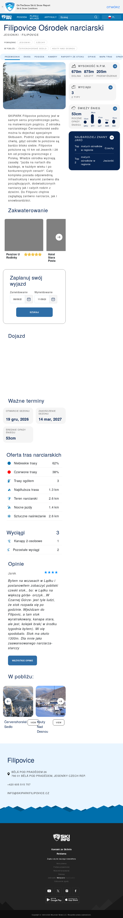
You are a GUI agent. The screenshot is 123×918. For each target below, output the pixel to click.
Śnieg (27, 56)
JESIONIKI (11, 35)
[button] (34, 366)
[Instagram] (66, 891)
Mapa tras (106, 56)
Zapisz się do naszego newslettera (61, 858)
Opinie (92, 56)
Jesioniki (24, 42)
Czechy (40, 42)
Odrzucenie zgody (61, 881)
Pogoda (22, 17)
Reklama (61, 853)
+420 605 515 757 (19, 784)
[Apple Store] (71, 899)
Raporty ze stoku (72, 56)
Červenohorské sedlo (33, 48)
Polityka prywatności (61, 867)
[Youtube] (49, 891)
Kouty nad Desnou (63, 48)
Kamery (52, 56)
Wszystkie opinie (22, 660)
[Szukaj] (95, 17)
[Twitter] (58, 891)
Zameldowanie (19, 292)
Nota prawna (62, 863)
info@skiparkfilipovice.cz (28, 793)
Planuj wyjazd (34, 17)
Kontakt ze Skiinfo (61, 849)
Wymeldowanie (43, 292)
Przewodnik (12, 56)
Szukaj (34, 312)
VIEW (33, 722)
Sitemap (61, 874)
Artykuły (51, 17)
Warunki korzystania (61, 870)
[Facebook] (75, 891)
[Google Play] (54, 899)
